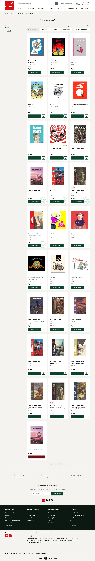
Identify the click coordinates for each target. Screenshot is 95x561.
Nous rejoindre (52, 518)
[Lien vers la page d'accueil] (9, 5)
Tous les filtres (32, 29)
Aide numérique (9, 523)
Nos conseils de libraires (18, 477)
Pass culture (30, 518)
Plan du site (73, 525)
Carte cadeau (30, 513)
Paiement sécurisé (10, 518)
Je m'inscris (57, 493)
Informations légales (75, 513)
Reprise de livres (31, 515)
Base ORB (51, 523)
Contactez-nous (76, 478)
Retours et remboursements (12, 520)
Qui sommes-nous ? (53, 513)
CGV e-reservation (74, 523)
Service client (8, 525)
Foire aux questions (10, 513)
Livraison (7, 515)
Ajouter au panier (35, 72)
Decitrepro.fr (51, 520)
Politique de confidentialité (77, 515)
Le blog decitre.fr (31, 520)
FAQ (47, 477)
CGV (71, 520)
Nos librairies (51, 515)
